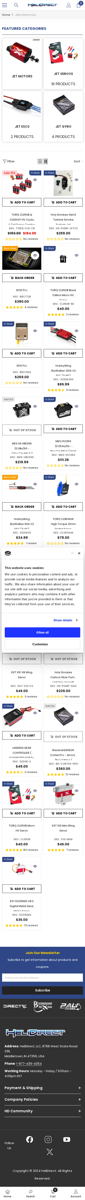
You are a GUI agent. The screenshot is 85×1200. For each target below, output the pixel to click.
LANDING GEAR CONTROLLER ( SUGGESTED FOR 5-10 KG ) (21, 752)
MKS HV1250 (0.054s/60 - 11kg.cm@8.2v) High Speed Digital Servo (63, 445)
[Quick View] (35, 180)
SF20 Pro (21, 290)
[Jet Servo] (63, 52)
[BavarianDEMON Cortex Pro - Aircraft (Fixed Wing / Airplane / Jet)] (63, 716)
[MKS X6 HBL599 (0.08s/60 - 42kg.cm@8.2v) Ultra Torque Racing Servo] (21, 409)
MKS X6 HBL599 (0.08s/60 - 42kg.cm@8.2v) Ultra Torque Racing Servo (22, 448)
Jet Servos (63, 74)
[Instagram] (48, 1139)
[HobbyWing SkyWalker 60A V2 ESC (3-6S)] (21, 487)
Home (6, 15)
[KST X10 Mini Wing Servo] (63, 794)
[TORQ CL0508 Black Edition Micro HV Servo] (63, 258)
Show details (62, 620)
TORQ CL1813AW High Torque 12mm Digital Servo (63, 523)
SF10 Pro (22, 366)
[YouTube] (66, 1139)
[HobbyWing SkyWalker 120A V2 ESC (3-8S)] (63, 334)
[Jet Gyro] (63, 105)
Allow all (42, 632)
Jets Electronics (25, 15)
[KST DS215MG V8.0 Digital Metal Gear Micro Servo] (21, 869)
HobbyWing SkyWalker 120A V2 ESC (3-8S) (63, 370)
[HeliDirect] (15, 1006)
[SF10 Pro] (21, 334)
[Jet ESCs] (22, 105)
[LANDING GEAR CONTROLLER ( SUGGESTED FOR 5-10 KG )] (21, 716)
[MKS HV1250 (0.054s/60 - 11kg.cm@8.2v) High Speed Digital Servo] (63, 409)
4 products (63, 136)
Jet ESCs (22, 126)
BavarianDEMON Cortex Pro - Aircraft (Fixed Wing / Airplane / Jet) (63, 754)
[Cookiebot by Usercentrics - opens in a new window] (55, 553)
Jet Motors (22, 76)
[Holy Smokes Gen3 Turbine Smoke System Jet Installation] (63, 183)
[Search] (16, 5)
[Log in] (68, 5)
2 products (22, 136)
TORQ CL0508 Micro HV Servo (22, 828)
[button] (40, 161)
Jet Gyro (63, 126)
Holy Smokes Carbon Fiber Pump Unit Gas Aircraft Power (63, 676)
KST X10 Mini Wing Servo (63, 828)
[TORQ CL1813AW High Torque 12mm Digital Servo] (63, 487)
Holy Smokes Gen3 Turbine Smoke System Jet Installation (63, 219)
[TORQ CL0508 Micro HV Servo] (21, 794)
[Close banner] (79, 553)
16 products (63, 83)
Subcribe (42, 990)
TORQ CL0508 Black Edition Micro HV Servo (63, 294)
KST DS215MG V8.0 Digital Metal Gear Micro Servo (22, 905)
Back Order (24, 278)
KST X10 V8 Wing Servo (21, 674)
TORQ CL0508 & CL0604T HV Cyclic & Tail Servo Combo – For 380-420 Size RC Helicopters (21, 219)
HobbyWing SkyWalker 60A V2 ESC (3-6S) (22, 523)
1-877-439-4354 (29, 1063)
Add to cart (24, 202)
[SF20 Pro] (21, 258)
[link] (30, 1193)
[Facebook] (29, 1139)
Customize (40, 644)
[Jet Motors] (22, 52)
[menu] (4, 5)
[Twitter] (50, 1152)
